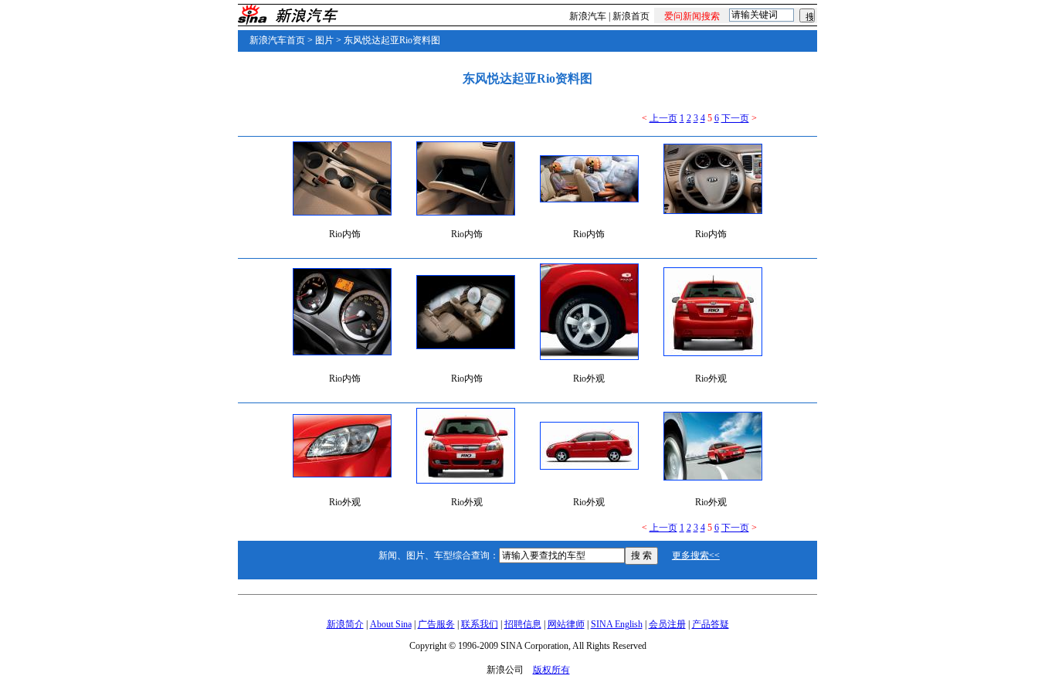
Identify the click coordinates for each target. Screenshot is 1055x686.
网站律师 (566, 624)
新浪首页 (631, 16)
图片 (324, 40)
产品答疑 (710, 624)
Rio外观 (589, 378)
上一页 (663, 118)
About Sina (391, 624)
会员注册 (667, 624)
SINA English (617, 624)
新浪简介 (345, 624)
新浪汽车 (587, 16)
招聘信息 (522, 624)
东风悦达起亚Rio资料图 (392, 40)
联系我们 (479, 624)
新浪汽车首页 (277, 40)
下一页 (735, 118)
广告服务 (436, 624)
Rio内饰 (345, 234)
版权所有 (551, 669)
